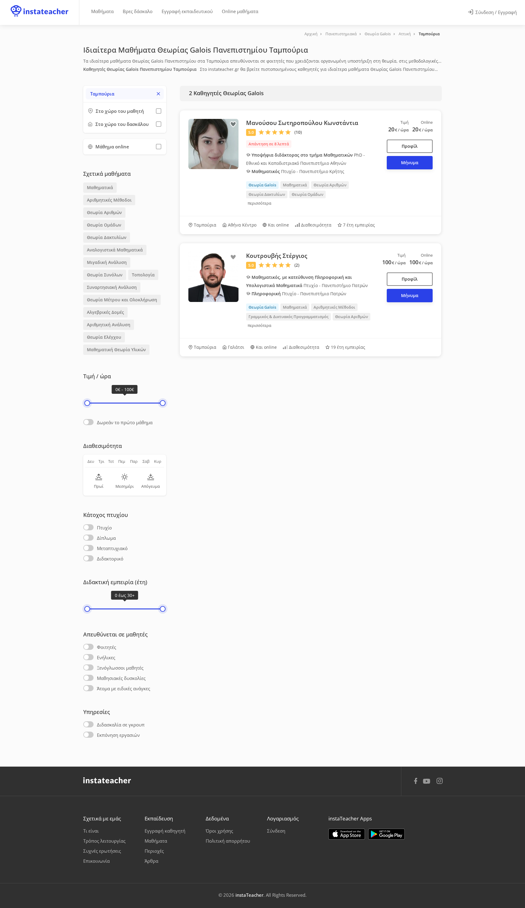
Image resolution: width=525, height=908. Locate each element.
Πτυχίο (104, 528)
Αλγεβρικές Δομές (105, 312)
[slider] (87, 403)
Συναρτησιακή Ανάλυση (112, 287)
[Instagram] (439, 781)
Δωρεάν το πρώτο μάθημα (125, 422)
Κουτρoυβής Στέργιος (276, 256)
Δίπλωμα (106, 538)
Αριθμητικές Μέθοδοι (109, 200)
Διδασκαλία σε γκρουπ (121, 725)
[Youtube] (427, 783)
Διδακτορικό (110, 559)
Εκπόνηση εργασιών (118, 735)
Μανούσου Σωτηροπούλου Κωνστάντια (302, 123)
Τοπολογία (143, 275)
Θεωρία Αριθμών (104, 212)
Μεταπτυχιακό (112, 548)
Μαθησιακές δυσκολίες (121, 678)
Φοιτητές (106, 647)
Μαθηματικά (100, 187)
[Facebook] (415, 781)
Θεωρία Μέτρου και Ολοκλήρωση (122, 300)
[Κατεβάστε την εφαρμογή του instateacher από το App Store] (346, 834)
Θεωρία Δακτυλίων (106, 237)
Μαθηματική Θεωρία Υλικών (116, 349)
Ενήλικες (106, 657)
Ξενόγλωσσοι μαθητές (120, 668)
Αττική (405, 33)
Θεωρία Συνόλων (104, 275)
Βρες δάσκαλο (138, 11)
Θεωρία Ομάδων (104, 225)
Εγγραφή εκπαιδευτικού (187, 11)
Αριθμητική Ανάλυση (108, 325)
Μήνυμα (409, 162)
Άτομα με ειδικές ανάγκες (123, 688)
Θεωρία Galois (378, 33)
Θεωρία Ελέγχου (104, 337)
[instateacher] (39, 5)
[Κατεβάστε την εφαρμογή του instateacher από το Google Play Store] (386, 834)
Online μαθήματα (240, 11)
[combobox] (125, 93)
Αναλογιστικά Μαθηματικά (115, 250)
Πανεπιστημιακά (341, 33)
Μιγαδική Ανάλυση (107, 262)
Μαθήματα (102, 11)
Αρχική (310, 33)
